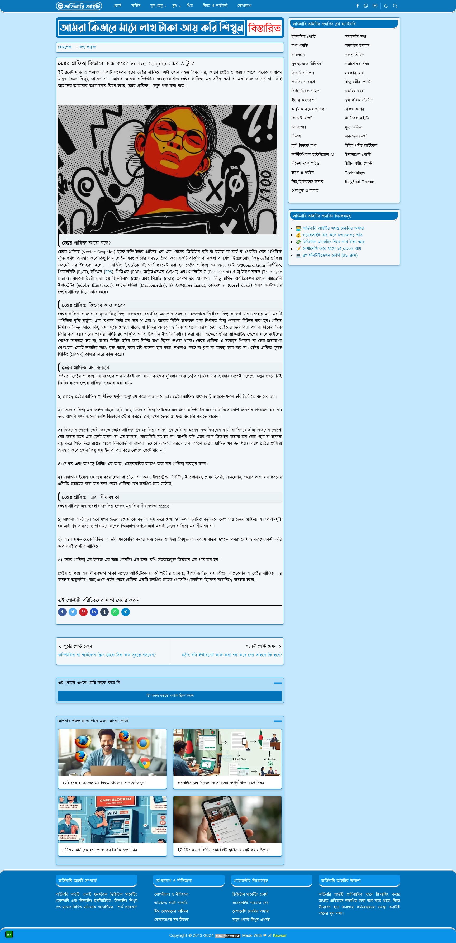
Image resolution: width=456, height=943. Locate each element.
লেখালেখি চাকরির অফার (250, 911)
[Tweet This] (73, 612)
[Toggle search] (395, 6)
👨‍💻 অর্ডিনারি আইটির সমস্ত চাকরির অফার (330, 229)
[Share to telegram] (125, 612)
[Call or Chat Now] (9, 934)
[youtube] (374, 6)
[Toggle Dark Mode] (386, 6)
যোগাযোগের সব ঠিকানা (171, 920)
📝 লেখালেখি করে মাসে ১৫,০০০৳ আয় (328, 249)
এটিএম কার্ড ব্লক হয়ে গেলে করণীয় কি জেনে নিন (100, 850)
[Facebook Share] (62, 612)
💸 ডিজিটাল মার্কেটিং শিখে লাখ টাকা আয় (330, 242)
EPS (108, 272)
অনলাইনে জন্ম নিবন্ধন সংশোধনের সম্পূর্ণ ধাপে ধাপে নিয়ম (221, 783)
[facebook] (357, 6)
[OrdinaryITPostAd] (170, 27)
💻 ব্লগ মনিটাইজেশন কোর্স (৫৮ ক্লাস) (327, 255)
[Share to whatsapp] (115, 612)
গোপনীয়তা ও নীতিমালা (171, 895)
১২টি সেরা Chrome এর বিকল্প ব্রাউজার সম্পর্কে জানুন (103, 783)
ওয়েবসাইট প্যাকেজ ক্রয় (250, 903)
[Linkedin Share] (94, 612)
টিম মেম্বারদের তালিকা (171, 911)
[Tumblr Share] (104, 612)
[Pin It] (83, 612)
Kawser (280, 935)
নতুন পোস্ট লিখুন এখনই (251, 920)
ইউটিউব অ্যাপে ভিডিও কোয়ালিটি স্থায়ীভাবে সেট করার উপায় (223, 850)
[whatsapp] (366, 6)
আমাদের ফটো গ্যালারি (170, 903)
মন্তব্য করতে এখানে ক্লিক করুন (173, 695)
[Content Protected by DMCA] (228, 935)
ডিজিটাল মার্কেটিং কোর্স (249, 895)
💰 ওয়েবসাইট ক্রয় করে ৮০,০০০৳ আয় (329, 235)
